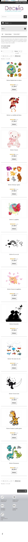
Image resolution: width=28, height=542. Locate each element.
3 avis (17, 328)
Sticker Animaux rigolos (14, 184)
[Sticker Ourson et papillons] (14, 278)
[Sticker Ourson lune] (14, 382)
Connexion (24, 2)
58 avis (16, 398)
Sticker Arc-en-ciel (14, 254)
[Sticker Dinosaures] (14, 452)
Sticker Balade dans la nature (14, 80)
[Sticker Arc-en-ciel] (14, 243)
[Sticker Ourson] (14, 139)
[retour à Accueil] (2, 34)
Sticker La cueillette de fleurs (14, 115)
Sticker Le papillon (14, 219)
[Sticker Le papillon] (14, 208)
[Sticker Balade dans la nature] (14, 69)
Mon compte (5, 527)
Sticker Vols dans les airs (14, 358)
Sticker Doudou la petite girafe (14, 428)
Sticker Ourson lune (14, 393)
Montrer (16, 51)
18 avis (16, 154)
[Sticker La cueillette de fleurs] (14, 104)
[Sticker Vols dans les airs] (14, 348)
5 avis (17, 467)
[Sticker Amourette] (14, 313)
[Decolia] (14, 8)
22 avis (16, 189)
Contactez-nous (18, 2)
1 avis (17, 224)
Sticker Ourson (14, 150)
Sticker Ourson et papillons (14, 289)
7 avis (17, 363)
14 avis (16, 293)
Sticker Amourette (14, 324)
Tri (1, 51)
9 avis (17, 84)
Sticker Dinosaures (14, 463)
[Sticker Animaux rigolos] (14, 173)
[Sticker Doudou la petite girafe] (14, 417)
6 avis (17, 119)
